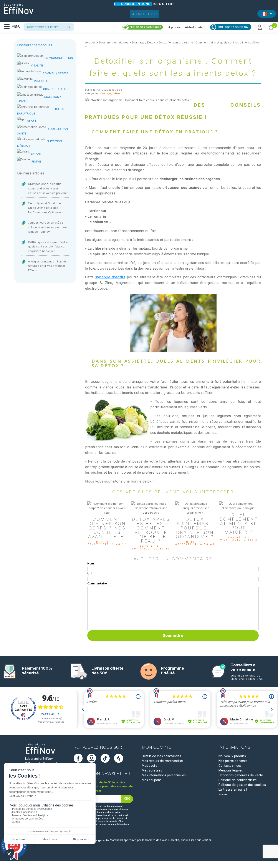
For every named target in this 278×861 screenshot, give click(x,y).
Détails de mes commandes (161, 756)
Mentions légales (230, 770)
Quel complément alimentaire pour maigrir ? (238, 523)
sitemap (224, 794)
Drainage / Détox (143, 42)
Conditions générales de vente (240, 775)
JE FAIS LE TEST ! (144, 14)
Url (89, 573)
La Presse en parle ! (232, 789)
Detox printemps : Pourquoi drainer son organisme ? (195, 528)
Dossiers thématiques (113, 42)
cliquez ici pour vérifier (196, 840)
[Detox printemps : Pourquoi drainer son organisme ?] (195, 507)
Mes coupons (151, 780)
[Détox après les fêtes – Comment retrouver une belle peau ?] (151, 507)
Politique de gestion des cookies (242, 784)
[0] (271, 27)
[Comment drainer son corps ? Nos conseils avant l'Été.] (107, 507)
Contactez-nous (230, 765)
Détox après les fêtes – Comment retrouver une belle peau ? (151, 530)
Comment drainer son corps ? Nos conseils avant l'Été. (107, 528)
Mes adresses (152, 770)
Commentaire (97, 583)
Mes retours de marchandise (162, 761)
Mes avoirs (149, 765)
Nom (90, 563)
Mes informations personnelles (164, 775)
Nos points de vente (233, 761)
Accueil (90, 42)
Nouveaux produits (232, 756)
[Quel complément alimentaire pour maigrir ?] (239, 505)
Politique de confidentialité (237, 780)
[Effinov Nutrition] (18, 7)
